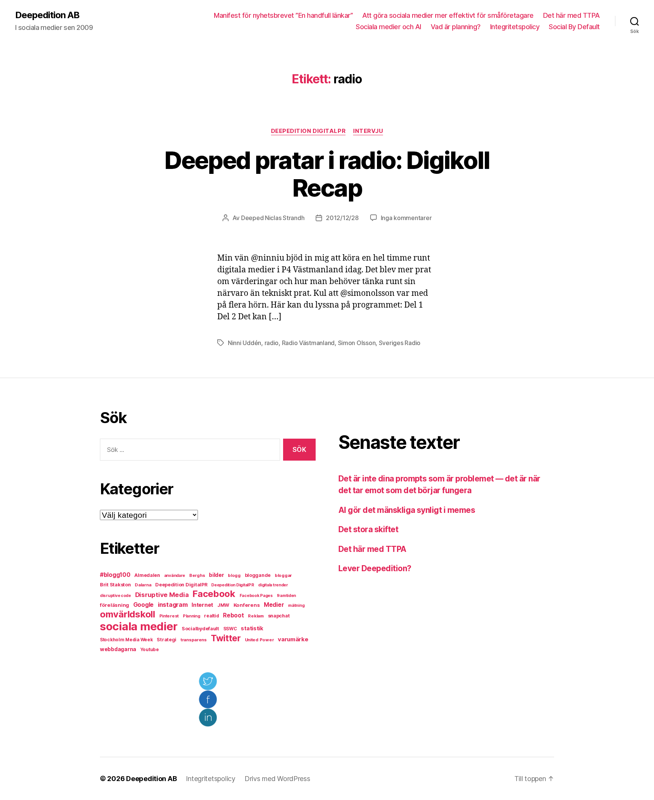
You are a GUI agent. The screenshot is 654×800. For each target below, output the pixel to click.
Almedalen (147, 575)
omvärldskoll (127, 614)
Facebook (214, 593)
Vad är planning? (456, 27)
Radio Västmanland (308, 343)
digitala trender (273, 585)
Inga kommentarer (406, 218)
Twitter (226, 638)
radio (272, 343)
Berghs (197, 575)
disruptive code (115, 595)
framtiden (286, 595)
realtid (211, 616)
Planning (191, 616)
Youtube (149, 649)
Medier (274, 604)
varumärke (293, 639)
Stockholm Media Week (126, 639)
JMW (223, 605)
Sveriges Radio (399, 343)
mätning (296, 605)
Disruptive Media (162, 594)
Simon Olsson (357, 343)
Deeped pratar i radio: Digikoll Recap (327, 173)
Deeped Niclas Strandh (272, 218)
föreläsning (114, 605)
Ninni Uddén (244, 343)
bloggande (258, 575)
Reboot (233, 615)
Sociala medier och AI (388, 27)
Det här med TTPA (571, 15)
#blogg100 (115, 574)
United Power (259, 639)
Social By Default (574, 27)
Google (143, 604)
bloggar (283, 575)
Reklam (255, 616)
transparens (194, 639)
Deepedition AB (47, 15)
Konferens (247, 605)
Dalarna (143, 585)
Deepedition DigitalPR (308, 131)
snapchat (279, 616)
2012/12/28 (342, 218)
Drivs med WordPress (277, 779)
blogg (234, 575)
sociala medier (139, 626)
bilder (216, 575)
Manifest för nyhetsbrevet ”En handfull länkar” (283, 15)
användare (174, 575)
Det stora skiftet (368, 529)
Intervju (368, 131)
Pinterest (169, 616)
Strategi (166, 639)
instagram (173, 604)
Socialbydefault (200, 628)
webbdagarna (118, 649)
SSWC (230, 628)
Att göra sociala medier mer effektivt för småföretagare (448, 15)
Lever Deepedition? (374, 568)
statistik (252, 628)
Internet (202, 605)
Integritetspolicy (515, 27)
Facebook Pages (256, 595)
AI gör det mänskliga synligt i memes (406, 510)
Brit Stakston (115, 585)
